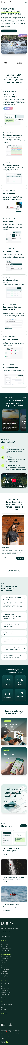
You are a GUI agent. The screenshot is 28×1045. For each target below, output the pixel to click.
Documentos (4, 971)
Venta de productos (5, 976)
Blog (2, 986)
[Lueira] (6, 2)
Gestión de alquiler (5, 958)
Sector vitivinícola (5, 950)
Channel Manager (5, 969)
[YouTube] (8, 936)
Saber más (7, 108)
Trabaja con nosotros (5, 992)
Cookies (18, 1033)
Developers (3, 997)
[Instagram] (2, 936)
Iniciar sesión (4, 985)
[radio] (2, 1042)
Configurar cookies (5, 1016)
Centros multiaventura (6, 946)
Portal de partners (5, 975)
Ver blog (23, 825)
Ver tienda (5, 735)
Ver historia (21, 559)
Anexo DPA (3, 1009)
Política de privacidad (6, 1006)
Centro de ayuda (5, 983)
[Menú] (26, 2)
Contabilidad (4, 964)
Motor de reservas (5, 988)
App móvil (3, 962)
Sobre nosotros (4, 996)
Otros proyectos (4, 990)
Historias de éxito (5, 994)
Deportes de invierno (5, 943)
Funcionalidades (6, 954)
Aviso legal (3, 1033)
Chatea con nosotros (8, 762)
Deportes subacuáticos (6, 948)
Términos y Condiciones (6, 1004)
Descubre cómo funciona (8, 30)
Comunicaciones (4, 973)
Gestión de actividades (6, 956)
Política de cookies (5, 1007)
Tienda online (4, 960)
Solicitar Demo (9, 805)
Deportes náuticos (5, 944)
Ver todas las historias (14, 570)
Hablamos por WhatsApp (10, 809)
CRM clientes (4, 965)
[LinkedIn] (5, 936)
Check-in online (4, 967)
